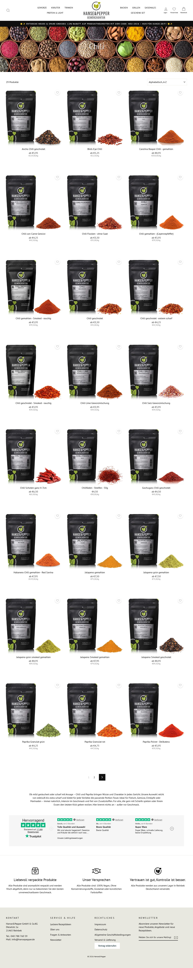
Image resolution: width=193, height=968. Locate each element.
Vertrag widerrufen (107, 945)
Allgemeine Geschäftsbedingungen (113, 934)
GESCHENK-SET (138, 12)
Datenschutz (101, 929)
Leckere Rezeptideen (60, 924)
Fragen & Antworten (60, 934)
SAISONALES (150, 7)
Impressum (100, 924)
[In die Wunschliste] (57, 92)
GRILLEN (136, 7)
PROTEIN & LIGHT (55, 12)
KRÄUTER (55, 7)
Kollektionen (101, 39)
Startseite (89, 39)
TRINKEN (69, 7)
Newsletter (55, 939)
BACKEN (124, 7)
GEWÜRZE (42, 7)
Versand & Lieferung (105, 939)
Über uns (54, 929)
